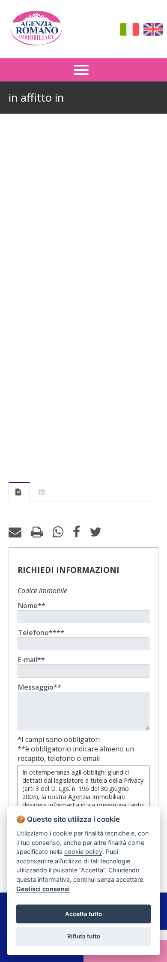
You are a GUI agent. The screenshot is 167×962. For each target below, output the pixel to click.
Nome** (31, 605)
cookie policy (83, 851)
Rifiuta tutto (83, 936)
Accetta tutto (83, 914)
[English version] (153, 29)
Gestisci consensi (43, 889)
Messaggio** (39, 687)
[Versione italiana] (129, 29)
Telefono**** (41, 632)
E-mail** (31, 659)
